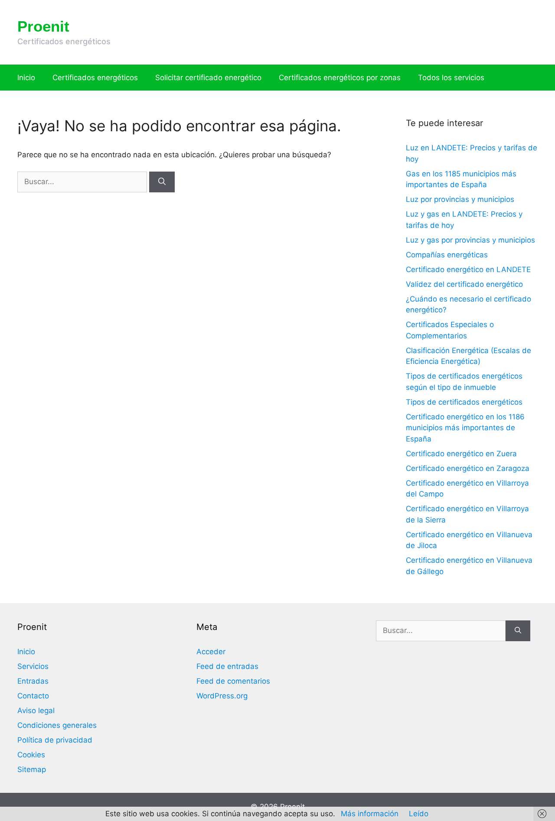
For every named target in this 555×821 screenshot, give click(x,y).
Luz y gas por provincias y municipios (470, 240)
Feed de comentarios (233, 681)
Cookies (31, 754)
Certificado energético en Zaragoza (467, 468)
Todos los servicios (451, 77)
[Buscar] (162, 182)
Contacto (33, 695)
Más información (369, 813)
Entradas (33, 681)
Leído (418, 813)
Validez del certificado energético (464, 284)
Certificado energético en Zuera (461, 453)
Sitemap (31, 769)
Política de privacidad (54, 740)
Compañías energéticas (447, 254)
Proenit (43, 26)
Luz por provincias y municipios (460, 199)
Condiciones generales (57, 725)
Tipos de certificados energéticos (464, 402)
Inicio (26, 77)
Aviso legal (36, 710)
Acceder (210, 651)
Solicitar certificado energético (208, 77)
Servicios (33, 666)
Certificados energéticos (95, 77)
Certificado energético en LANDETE (468, 269)
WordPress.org (222, 695)
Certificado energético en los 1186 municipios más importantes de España (465, 427)
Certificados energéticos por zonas (340, 77)
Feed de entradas (227, 666)
